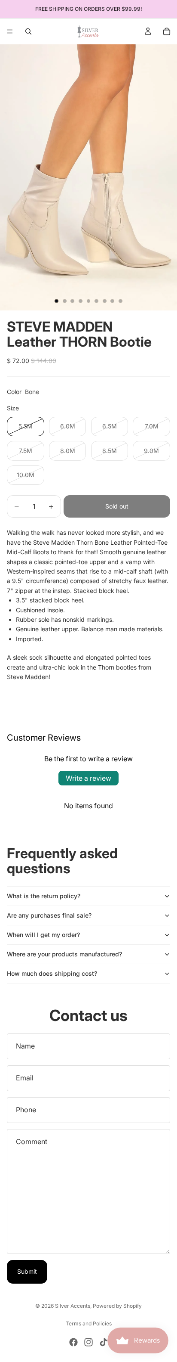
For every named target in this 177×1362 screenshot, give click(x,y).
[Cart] (166, 31)
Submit (27, 1271)
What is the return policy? (43, 896)
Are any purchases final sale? (49, 915)
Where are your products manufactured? (64, 954)
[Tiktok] (103, 1342)
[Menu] (10, 31)
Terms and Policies (89, 1323)
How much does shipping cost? (52, 973)
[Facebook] (73, 1342)
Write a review (88, 778)
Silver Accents (72, 1306)
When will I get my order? (43, 934)
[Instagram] (88, 1342)
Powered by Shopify (117, 1306)
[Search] (28, 31)
